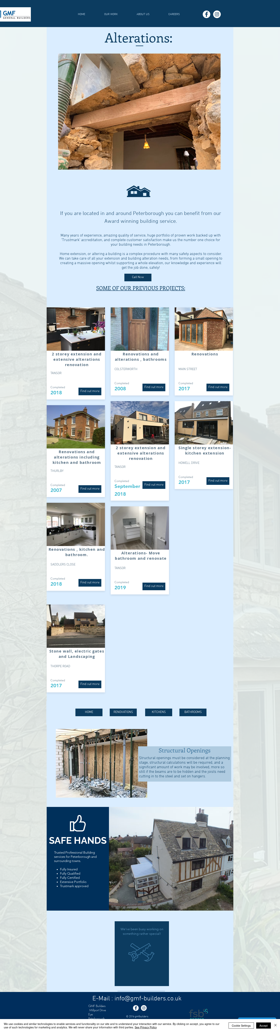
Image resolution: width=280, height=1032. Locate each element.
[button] (111, 14)
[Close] (275, 1025)
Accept (263, 1025)
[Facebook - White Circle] (206, 14)
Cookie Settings (241, 1025)
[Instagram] (217, 14)
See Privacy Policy (146, 1027)
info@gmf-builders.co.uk (148, 999)
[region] (142, 953)
